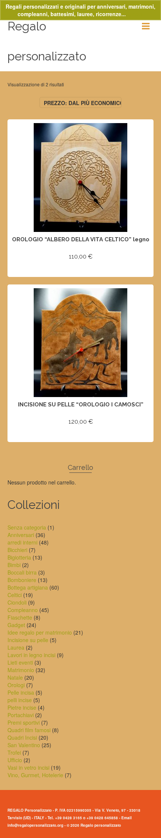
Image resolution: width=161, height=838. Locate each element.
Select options (80, 270)
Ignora (135, 14)
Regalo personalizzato (46, 41)
